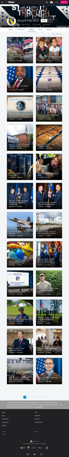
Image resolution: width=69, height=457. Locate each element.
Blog (3, 415)
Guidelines (5, 422)
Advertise (37, 415)
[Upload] (51, 2)
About (3, 412)
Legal (3, 431)
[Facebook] (28, 454)
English (4, 425)
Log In (56, 2)
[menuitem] (47, 2)
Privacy (37, 431)
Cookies (37, 419)
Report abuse (38, 422)
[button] (61, 405)
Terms (3, 434)
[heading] (10, 2)
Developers (5, 419)
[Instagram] (41, 454)
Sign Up (64, 2)
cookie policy (39, 407)
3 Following (46, 24)
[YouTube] (34, 454)
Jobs (36, 412)
